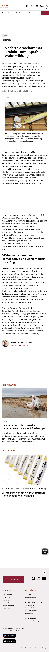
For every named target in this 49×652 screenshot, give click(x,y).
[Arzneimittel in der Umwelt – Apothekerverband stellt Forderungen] (24, 403)
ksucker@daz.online (20, 345)
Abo (45, 13)
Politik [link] (5, 35)
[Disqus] (24, 532)
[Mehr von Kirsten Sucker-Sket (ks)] (5, 344)
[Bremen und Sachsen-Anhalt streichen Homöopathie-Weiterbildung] (24, 470)
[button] (4, 6)
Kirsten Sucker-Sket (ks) (21, 342)
